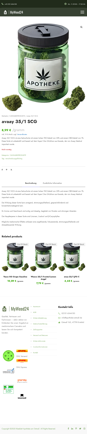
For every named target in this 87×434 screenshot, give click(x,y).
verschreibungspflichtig (13, 158)
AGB (34, 312)
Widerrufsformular (39, 341)
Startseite (5, 116)
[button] (81, 27)
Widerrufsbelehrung (40, 318)
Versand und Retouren (40, 335)
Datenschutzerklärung (40, 324)
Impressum (36, 306)
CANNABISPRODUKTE (17, 116)
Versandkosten (22, 134)
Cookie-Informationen (40, 347)
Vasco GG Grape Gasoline (15, 276)
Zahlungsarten (37, 330)
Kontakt (35, 353)
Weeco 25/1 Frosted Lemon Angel (43, 277)
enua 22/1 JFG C (71, 276)
